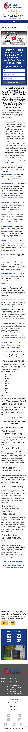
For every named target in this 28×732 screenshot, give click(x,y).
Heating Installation (6, 202)
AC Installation (5, 261)
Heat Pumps (4, 214)
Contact (6, 561)
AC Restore (4, 254)
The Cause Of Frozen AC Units (8, 678)
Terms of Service (14, 703)
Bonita (13, 115)
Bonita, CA (10, 52)
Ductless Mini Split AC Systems (9, 240)
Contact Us (14, 706)
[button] (14, 21)
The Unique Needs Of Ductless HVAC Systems (12, 681)
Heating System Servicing (8, 183)
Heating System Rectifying (8, 174)
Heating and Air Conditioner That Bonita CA (14, 92)
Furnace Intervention (7, 226)
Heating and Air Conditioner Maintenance (12, 273)
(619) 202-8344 (17, 351)
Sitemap (14, 709)
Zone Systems (5, 335)
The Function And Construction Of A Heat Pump (13, 680)
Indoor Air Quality (6, 287)
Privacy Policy (14, 699)
